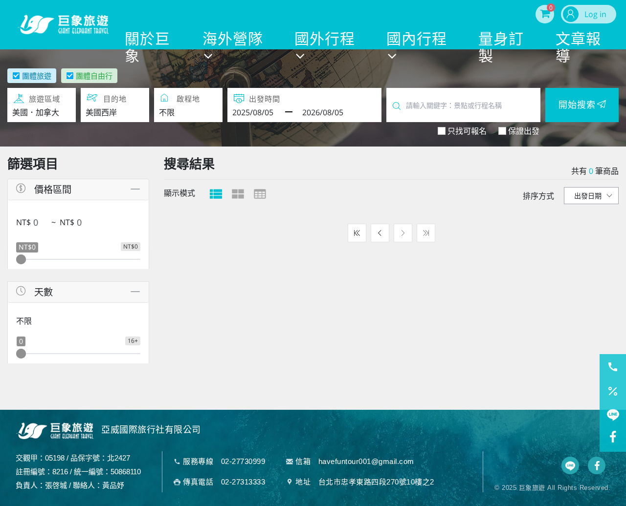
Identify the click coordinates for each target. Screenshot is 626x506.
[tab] (216, 194)
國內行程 (416, 38)
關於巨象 (147, 46)
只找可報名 (467, 131)
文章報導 (578, 46)
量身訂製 (501, 46)
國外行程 (324, 38)
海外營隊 (232, 38)
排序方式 (538, 195)
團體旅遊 (36, 76)
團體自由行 (94, 76)
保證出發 (523, 131)
